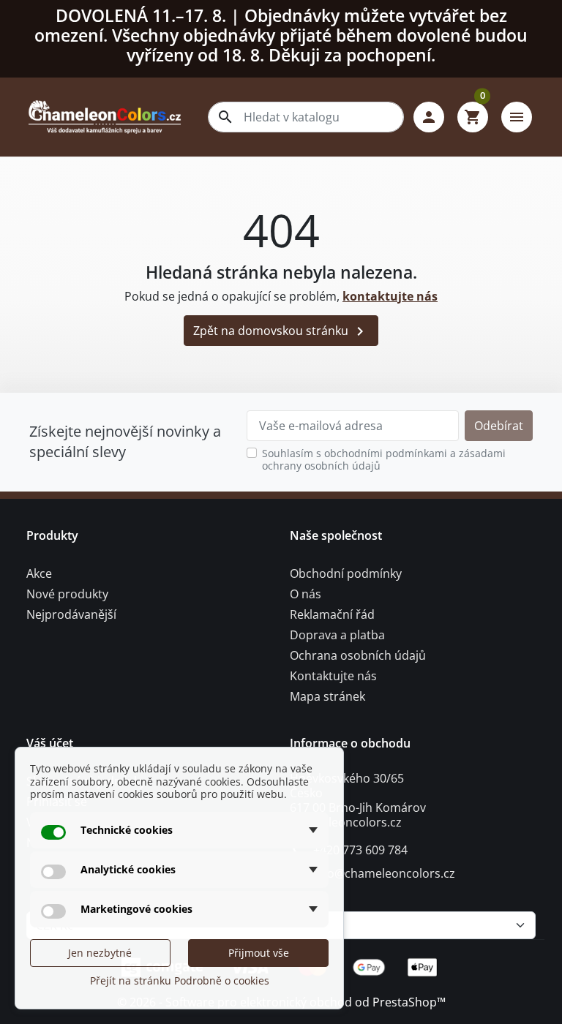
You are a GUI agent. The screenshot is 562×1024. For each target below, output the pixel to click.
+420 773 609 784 (360, 850)
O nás (305, 594)
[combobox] (306, 117)
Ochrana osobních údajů (358, 655)
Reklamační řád (332, 614)
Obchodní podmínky (346, 573)
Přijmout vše (258, 953)
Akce (39, 573)
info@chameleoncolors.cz (384, 873)
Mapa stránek (327, 696)
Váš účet (49, 743)
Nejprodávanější (71, 614)
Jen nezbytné (100, 953)
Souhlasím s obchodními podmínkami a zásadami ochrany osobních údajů (384, 460)
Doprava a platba (337, 635)
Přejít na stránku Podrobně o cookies (179, 980)
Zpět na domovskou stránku (281, 332)
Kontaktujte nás (333, 676)
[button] (429, 117)
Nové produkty (67, 594)
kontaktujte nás (390, 296)
